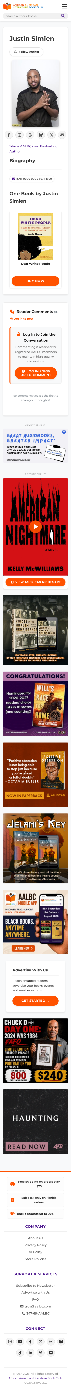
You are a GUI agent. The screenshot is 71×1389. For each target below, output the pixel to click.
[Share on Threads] (30, 135)
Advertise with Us (35, 1292)
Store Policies (35, 1259)
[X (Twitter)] (41, 1341)
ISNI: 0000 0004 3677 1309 (34, 178)
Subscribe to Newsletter (35, 1285)
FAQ (35, 1299)
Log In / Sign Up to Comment (36, 373)
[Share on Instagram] (19, 135)
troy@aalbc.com (37, 1306)
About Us (35, 1238)
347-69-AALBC (38, 1313)
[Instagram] (10, 1341)
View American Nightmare (38, 582)
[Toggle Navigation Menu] (64, 6)
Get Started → (35, 1001)
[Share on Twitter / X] (51, 135)
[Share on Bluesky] (41, 135)
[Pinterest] (41, 1353)
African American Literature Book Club (35, 1378)
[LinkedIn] (30, 1353)
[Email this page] (62, 135)
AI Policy (35, 1252)
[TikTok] (20, 1353)
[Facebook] (30, 1341)
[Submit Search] (62, 16)
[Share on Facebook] (9, 135)
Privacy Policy (35, 1245)
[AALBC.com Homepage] (23, 6)
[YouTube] (20, 1341)
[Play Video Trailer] (35, 526)
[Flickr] (51, 1353)
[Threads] (51, 1341)
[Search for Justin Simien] (35, 93)
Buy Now (36, 281)
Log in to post (23, 318)
